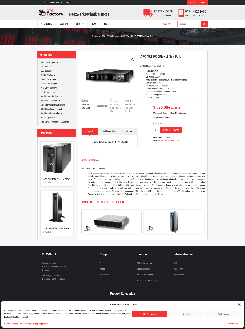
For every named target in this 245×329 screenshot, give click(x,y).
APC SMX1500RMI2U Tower (56, 228)
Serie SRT (122, 36)
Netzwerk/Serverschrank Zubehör (55, 122)
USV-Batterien (46, 66)
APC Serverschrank (49, 88)
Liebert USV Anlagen (49, 83)
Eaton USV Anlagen (48, 79)
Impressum (43, 323)
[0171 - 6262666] (181, 13)
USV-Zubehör (46, 71)
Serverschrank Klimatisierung (53, 105)
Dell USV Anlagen (48, 75)
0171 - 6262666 (195, 11)
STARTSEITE (46, 24)
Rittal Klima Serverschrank (51, 109)
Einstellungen (223, 314)
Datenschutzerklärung (29, 323)
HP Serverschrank (48, 92)
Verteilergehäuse (48, 117)
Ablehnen (186, 314)
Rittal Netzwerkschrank (50, 96)
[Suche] (204, 24)
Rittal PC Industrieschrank (51, 113)
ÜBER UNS (64, 24)
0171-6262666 (121, 142)
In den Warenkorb (171, 130)
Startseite (96, 36)
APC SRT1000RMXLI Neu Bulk (168, 141)
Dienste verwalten (231, 323)
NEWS (93, 24)
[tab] (90, 131)
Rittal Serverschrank (49, 100)
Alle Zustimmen (149, 314)
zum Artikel (47, 183)
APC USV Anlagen (109, 36)
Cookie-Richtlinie (11, 323)
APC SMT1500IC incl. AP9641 (56, 179)
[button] (239, 304)
